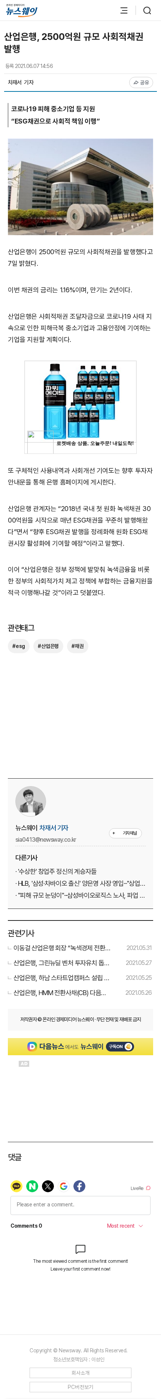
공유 (144, 82)
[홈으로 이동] (21, 11)
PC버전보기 (81, 1387)
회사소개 (81, 1373)
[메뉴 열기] (120, 10)
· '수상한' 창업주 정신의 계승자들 (56, 871)
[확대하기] (80, 144)
